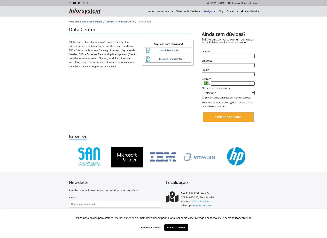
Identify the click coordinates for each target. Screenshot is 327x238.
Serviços (208, 11)
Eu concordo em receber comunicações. (227, 97)
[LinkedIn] (79, 3)
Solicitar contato (228, 116)
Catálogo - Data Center (170, 59)
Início (151, 11)
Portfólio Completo (170, 50)
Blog (221, 11)
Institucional (163, 11)
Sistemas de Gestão (187, 11)
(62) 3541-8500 (217, 3)
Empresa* (208, 60)
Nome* (206, 51)
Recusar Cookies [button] (151, 227)
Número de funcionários (216, 88)
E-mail (72, 197)
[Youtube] (74, 3)
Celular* (206, 78)
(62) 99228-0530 (202, 205)
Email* (205, 69)
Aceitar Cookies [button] (176, 227)
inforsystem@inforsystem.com (244, 3)
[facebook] (70, 3)
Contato (231, 11)
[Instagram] (84, 3)
